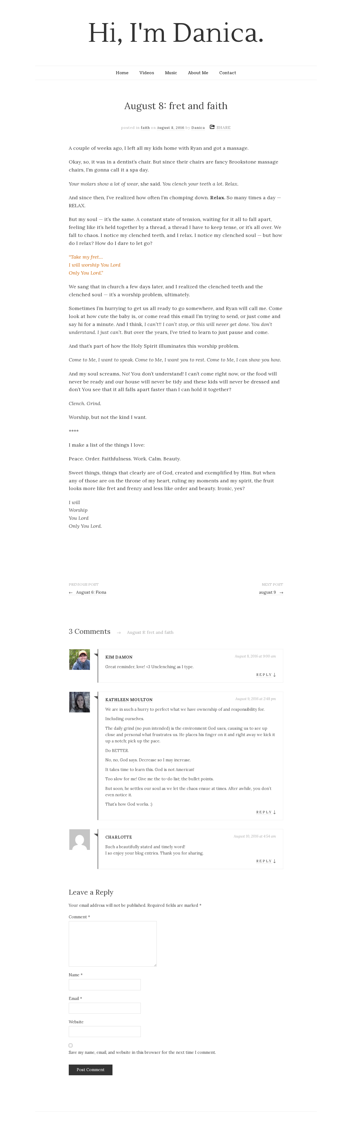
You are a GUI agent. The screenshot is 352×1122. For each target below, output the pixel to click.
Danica (198, 127)
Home (122, 73)
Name (75, 974)
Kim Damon (119, 657)
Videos (146, 73)
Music (171, 73)
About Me (198, 73)
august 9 (271, 592)
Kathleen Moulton (129, 699)
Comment (79, 916)
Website (76, 1021)
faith (145, 127)
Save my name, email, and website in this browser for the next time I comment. (142, 1052)
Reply (264, 674)
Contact (227, 73)
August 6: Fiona (87, 592)
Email (75, 998)
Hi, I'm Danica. (176, 33)
